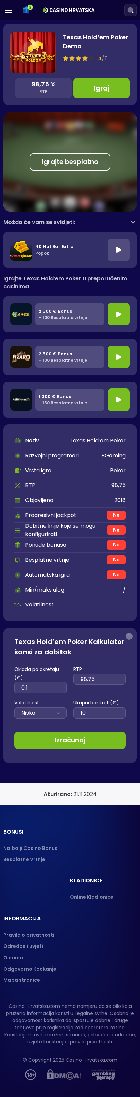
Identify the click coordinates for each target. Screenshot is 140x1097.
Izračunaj (70, 740)
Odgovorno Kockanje (29, 968)
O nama (13, 957)
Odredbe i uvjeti (23, 946)
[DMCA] (64, 1074)
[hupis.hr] (30, 1074)
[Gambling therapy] (103, 1074)
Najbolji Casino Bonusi (31, 848)
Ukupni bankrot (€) (96, 702)
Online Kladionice (91, 897)
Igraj (101, 88)
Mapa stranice (21, 980)
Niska (28, 713)
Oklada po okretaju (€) (36, 673)
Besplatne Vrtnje (24, 859)
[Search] (130, 10)
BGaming (113, 455)
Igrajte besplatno (70, 161)
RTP (77, 669)
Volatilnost (26, 702)
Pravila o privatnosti (28, 935)
